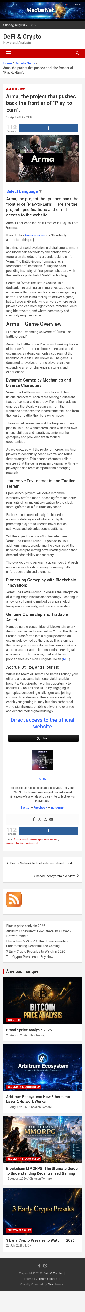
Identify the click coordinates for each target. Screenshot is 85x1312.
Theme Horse (48, 1279)
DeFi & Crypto (22, 36)
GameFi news (35, 235)
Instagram (57, 807)
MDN (29, 117)
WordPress (55, 1284)
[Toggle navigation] (8, 53)
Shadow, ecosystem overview (54, 876)
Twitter (26, 807)
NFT (66, 659)
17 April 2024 (14, 117)
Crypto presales (19, 1230)
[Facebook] (34, 819)
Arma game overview (44, 839)
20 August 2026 (16, 1035)
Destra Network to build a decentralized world (41, 863)
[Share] (48, 128)
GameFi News (16, 89)
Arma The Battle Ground (22, 843)
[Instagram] (45, 819)
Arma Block (21, 839)
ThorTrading (37, 1035)
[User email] (51, 819)
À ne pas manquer (23, 971)
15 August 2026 (16, 1178)
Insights (13, 1020)
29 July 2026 (14, 1245)
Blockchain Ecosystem (23, 1087)
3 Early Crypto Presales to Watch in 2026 (35, 951)
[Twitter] (39, 819)
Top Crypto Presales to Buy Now (29, 957)
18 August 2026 (16, 1107)
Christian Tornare (40, 1107)
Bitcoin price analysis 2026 (25, 926)
